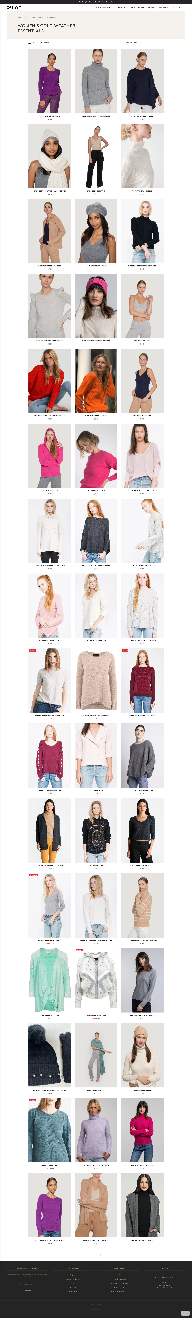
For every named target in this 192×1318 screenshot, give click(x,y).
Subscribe (27, 1290)
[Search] (174, 7)
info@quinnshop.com (167, 1277)
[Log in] (179, 7)
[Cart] (184, 7)
